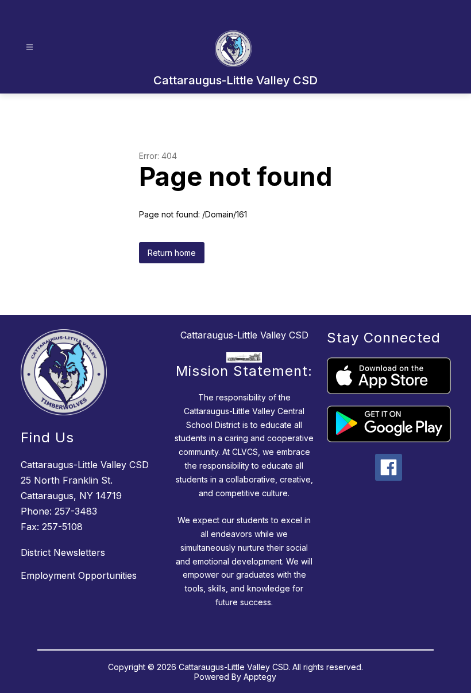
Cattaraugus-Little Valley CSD (244, 335)
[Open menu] (29, 47)
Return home (172, 253)
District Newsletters (63, 552)
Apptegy (260, 677)
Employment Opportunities (79, 575)
